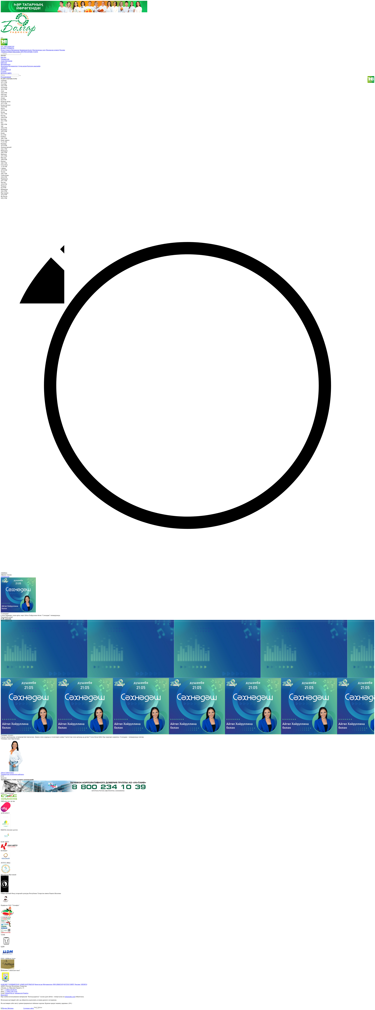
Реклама (62, 50)
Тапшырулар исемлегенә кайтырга (12, 774)
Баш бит (3, 57)
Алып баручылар (6, 61)
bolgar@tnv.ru (9, 993)
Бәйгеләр (4, 62)
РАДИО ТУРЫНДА (7, 48)
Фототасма (4, 66)
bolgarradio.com (70, 997)
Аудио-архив (22, 66)
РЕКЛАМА (16, 52)
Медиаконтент (5, 64)
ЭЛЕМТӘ (4, 68)
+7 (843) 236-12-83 (11, 991)
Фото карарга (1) (6, 620)
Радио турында (6, 50)
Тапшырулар (5, 59)
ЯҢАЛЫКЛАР (9, 46)
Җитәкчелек (15, 50)
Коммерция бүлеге (26, 50)
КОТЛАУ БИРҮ (6, 73)
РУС (2, 46)
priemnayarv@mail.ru (21, 993)
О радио (3, 71)
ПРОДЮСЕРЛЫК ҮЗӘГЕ (29, 52)
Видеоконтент (13, 66)
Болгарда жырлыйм (33, 66)
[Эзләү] (20, 75)
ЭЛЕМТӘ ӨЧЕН (6, 52)
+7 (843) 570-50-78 (10, 989)
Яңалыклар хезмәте (52, 50)
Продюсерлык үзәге (39, 50)
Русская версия (6, 77)
